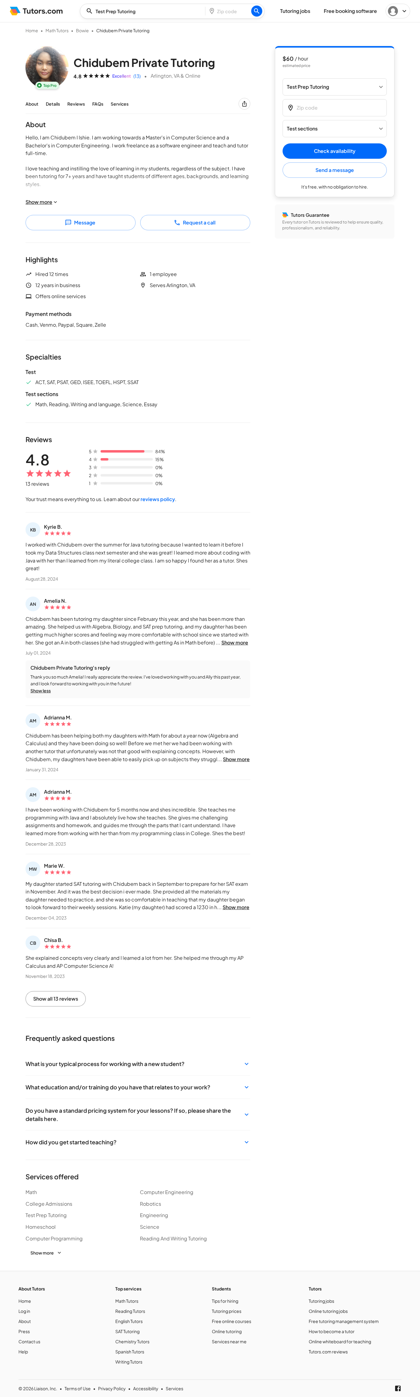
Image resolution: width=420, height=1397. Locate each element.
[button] (138, 1063)
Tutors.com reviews (328, 1351)
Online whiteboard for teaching (340, 1341)
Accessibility (145, 1388)
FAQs (97, 104)
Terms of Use (78, 1388)
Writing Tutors (128, 1361)
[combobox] (144, 11)
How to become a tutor (332, 1331)
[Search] (256, 11)
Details (53, 104)
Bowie (82, 30)
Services (120, 104)
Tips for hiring (225, 1301)
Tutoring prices (226, 1311)
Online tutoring (227, 1331)
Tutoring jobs (321, 1301)
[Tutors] (36, 11)
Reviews (76, 104)
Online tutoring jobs (328, 1311)
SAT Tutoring (127, 1331)
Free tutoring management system (344, 1321)
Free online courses (231, 1321)
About (32, 104)
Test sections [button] (302, 129)
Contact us (29, 1341)
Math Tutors (57, 30)
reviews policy (158, 499)
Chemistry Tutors (132, 1341)
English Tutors (129, 1321)
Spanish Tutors (129, 1351)
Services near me (229, 1341)
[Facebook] (398, 1388)
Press (24, 1331)
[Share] (244, 104)
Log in (24, 1311)
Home (32, 30)
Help (23, 1351)
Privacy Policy (112, 1388)
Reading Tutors (130, 1311)
